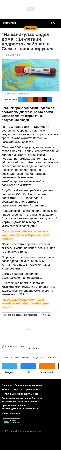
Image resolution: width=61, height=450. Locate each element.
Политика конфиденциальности (20, 393)
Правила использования (28, 385)
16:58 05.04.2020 (11, 55)
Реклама (18, 389)
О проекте (7, 385)
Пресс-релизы (33, 389)
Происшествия (10, 358)
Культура (51, 358)
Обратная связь (11, 413)
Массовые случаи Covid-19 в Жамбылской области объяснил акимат (25, 303)
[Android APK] (11, 422)
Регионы (46, 315)
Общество (37, 358)
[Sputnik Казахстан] (10, 24)
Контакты (7, 389)
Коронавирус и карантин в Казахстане (21, 315)
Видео (25, 358)
